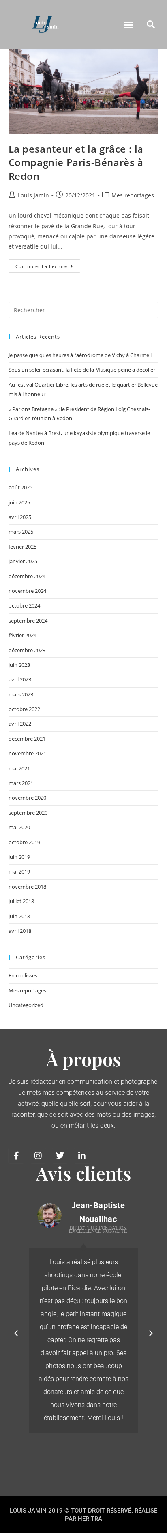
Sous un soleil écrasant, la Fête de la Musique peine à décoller (82, 369)
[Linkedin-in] (82, 1156)
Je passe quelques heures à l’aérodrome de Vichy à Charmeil (80, 355)
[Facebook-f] (16, 1156)
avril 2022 (20, 723)
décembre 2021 (27, 738)
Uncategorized (26, 1005)
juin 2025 (19, 502)
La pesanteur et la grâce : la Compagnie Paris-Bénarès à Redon (76, 162)
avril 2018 (20, 930)
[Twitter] (60, 1156)
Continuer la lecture (47, 264)
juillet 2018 (21, 901)
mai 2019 (19, 871)
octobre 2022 (24, 709)
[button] (129, 24)
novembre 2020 (27, 797)
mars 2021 (21, 783)
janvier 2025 (23, 561)
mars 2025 (21, 531)
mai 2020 (19, 827)
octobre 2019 (24, 842)
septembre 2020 (28, 812)
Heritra (90, 1518)
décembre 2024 (27, 576)
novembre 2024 (27, 591)
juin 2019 (19, 857)
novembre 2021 (27, 753)
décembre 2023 (27, 650)
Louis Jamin (33, 195)
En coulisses (23, 975)
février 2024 (22, 635)
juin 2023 (19, 664)
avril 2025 (20, 517)
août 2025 (20, 487)
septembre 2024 (28, 620)
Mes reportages (132, 195)
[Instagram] (38, 1156)
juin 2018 (19, 916)
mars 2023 (21, 694)
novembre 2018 (27, 886)
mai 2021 (19, 768)
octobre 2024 (24, 605)
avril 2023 (20, 679)
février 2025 (22, 546)
